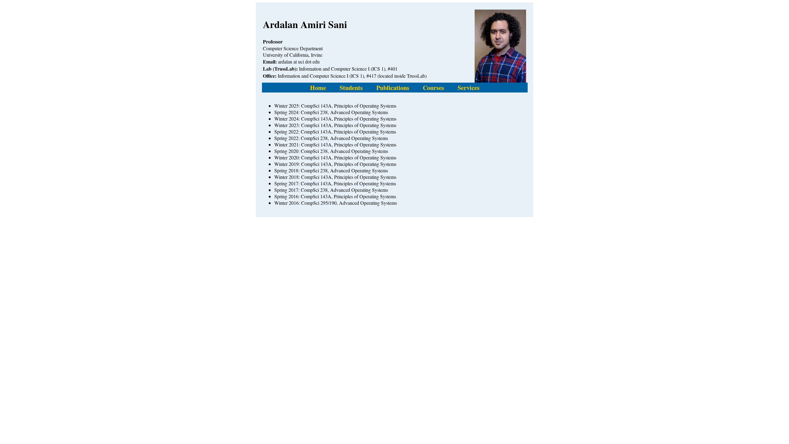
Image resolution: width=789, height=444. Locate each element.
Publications (392, 87)
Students (351, 87)
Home (318, 87)
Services (469, 87)
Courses (433, 87)
